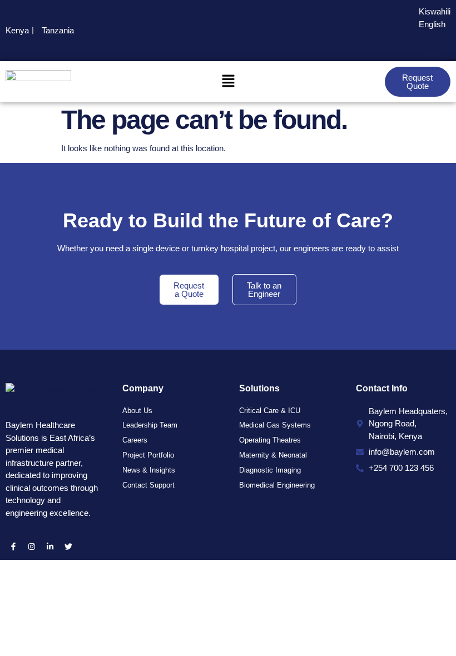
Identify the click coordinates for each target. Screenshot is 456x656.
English (432, 24)
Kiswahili (434, 11)
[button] (228, 81)
